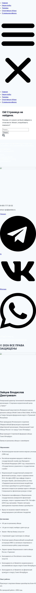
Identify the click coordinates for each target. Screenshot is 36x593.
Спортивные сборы (9, 11)
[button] (18, 52)
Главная (5, 3)
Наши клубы (6, 5)
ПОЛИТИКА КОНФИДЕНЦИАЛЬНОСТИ (13, 340)
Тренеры (5, 8)
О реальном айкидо (9, 13)
